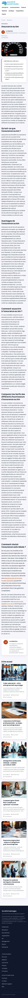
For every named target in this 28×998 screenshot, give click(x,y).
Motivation (5, 930)
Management (6, 941)
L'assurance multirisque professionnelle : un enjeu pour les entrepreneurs (12, 723)
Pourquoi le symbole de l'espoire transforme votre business (11, 882)
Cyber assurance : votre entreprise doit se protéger (13, 684)
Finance (23, 7)
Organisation (20, 11)
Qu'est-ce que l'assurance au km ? (14, 64)
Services (4, 957)
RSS (3, 987)
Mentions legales (7, 984)
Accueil (3, 20)
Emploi (4, 14)
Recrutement (6, 933)
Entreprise (5, 7)
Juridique (11, 11)
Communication (15, 7)
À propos (21, 652)
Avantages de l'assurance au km (13, 66)
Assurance (9, 20)
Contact (4, 981)
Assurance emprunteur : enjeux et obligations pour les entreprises (11, 842)
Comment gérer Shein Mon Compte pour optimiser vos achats (11, 802)
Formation (5, 971)
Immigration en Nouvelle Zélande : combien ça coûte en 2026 (12, 763)
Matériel (4, 11)
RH (3, 938)
